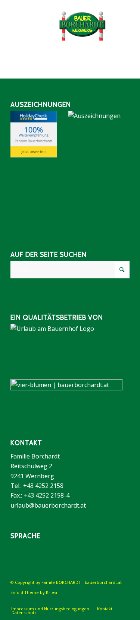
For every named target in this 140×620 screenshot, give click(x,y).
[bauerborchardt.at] (58, 26)
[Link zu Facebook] (101, 601)
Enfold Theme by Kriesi (33, 592)
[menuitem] (50, 609)
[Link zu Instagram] (112, 601)
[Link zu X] (124, 601)
